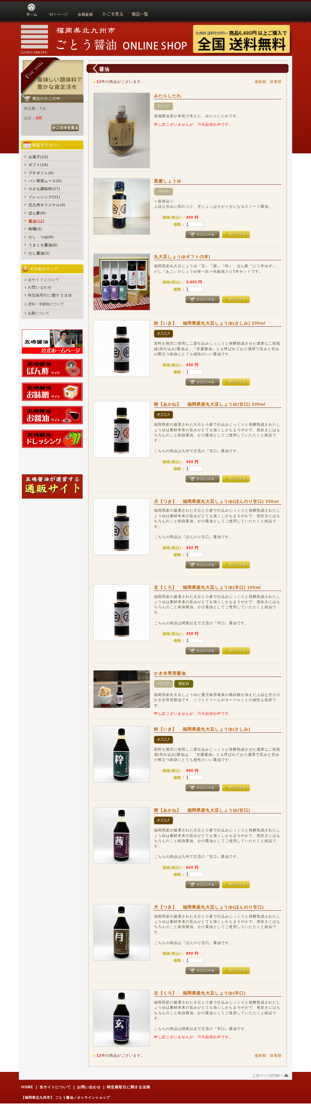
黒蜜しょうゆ (167, 181)
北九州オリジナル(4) (47, 205)
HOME (27, 1087)
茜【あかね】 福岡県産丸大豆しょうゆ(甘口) (202, 810)
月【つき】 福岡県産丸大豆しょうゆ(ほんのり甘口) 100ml (216, 501)
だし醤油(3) (39, 253)
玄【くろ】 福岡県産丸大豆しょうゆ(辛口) (200, 993)
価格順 (260, 82)
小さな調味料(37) (44, 189)
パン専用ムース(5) (45, 181)
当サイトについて (55, 1087)
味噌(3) (35, 229)
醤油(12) (36, 221)
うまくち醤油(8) (43, 245)
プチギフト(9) (41, 173)
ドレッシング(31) (44, 197)
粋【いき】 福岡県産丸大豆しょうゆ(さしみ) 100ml (212, 323)
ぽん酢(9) (37, 213)
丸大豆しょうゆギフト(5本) (182, 256)
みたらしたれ (167, 95)
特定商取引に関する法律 (128, 1087)
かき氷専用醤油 (170, 673)
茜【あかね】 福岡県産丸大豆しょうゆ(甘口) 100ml (209, 404)
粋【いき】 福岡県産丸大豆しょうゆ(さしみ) (202, 729)
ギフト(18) (38, 165)
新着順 (276, 82)
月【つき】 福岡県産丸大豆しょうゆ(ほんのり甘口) (209, 907)
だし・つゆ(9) (41, 237)
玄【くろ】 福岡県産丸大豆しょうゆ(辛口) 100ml (207, 587)
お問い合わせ (89, 1087)
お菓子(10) (38, 157)
